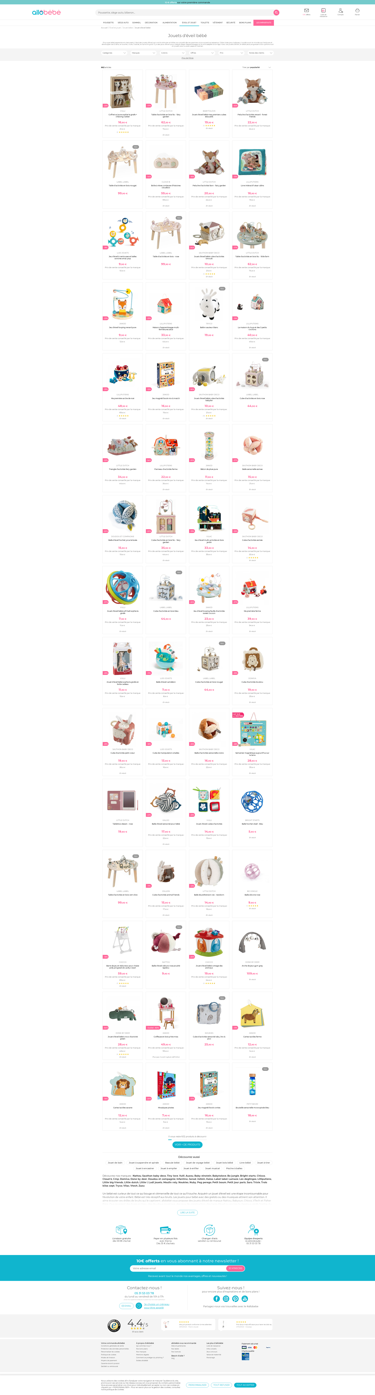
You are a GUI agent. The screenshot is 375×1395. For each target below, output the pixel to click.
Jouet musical (212, 1168)
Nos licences (176, 1352)
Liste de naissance (213, 1346)
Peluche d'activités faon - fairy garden (209, 185)
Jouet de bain (115, 1162)
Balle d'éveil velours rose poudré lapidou (166, 967)
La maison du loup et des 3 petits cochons (252, 328)
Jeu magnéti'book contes (209, 1108)
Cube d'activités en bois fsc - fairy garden (165, 541)
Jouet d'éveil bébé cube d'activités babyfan (209, 399)
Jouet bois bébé (224, 1162)
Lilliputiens (264, 1179)
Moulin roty (170, 1182)
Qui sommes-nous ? (143, 1346)
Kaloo (209, 1179)
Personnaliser (197, 1385)
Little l (144, 1182)
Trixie (256, 1182)
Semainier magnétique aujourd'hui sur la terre (252, 754)
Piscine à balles (234, 1168)
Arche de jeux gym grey (252, 966)
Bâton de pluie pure (209, 469)
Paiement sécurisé (250, 1344)
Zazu (142, 1185)
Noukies (183, 1182)
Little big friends (113, 1182)
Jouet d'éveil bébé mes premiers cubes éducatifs (209, 116)
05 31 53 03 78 (253, 1243)
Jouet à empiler (169, 1168)
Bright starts (248, 1175)
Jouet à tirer (263, 1162)
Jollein (201, 1179)
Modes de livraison (108, 1358)
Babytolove (219, 1175)
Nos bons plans (142, 1349)
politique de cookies (115, 1389)
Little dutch (131, 1182)
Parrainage (211, 1358)
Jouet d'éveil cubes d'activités (209, 824)
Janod (192, 1179)
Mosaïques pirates (166, 1108)
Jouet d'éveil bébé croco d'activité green (123, 1038)
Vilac (126, 1185)
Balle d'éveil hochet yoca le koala (122, 540)
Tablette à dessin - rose (123, 824)
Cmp (116, 1179)
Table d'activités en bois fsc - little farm (252, 256)
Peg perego (204, 1182)
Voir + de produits (187, 1144)
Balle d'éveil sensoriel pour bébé (166, 824)
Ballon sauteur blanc (209, 327)
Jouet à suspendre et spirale (144, 1162)
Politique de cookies (108, 1355)
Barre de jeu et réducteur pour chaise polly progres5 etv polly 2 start (122, 967)
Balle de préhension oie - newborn (209, 895)
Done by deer (139, 1179)
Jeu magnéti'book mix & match (166, 398)
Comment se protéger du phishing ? (150, 1358)
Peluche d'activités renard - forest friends (252, 116)
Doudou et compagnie (161, 1179)
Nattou (137, 1175)
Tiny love (172, 1175)
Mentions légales (142, 1355)
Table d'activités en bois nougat (123, 185)
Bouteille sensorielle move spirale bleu (252, 1108)
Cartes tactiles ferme (252, 1037)
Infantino (182, 1179)
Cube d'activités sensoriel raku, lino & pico (209, 1038)
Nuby (193, 1182)
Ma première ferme (252, 611)
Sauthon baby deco (154, 1175)
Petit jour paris (236, 1182)
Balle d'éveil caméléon (166, 682)
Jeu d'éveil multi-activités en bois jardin (209, 541)
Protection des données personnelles (115, 1349)
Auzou (189, 1175)
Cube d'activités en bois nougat (209, 682)
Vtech (134, 1185)
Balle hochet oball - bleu (252, 824)
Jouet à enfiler (191, 1168)
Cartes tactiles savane (122, 1108)
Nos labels (175, 1349)
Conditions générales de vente (112, 1346)
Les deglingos (247, 1179)
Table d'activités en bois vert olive (122, 895)
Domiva (124, 1179)
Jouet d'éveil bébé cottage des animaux (209, 967)
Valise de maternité (214, 1355)
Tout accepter (245, 1385)
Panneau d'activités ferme (165, 469)
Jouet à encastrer (145, 1168)
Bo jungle (233, 1175)
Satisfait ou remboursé (109, 1366)
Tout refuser (221, 1385)
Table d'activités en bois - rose (166, 256)
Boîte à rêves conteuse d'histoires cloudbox (166, 186)
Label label (221, 1179)
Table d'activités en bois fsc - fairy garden (165, 116)
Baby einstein (202, 1175)
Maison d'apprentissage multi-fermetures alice (166, 328)
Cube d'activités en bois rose (252, 398)
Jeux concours (212, 1352)
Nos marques (141, 1352)
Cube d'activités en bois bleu (165, 611)
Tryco (119, 1185)
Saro (249, 1182)
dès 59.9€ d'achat (121, 1239)
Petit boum (219, 1182)
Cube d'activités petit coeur (123, 753)
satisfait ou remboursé (209, 1239)
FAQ (172, 1358)
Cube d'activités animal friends (165, 895)
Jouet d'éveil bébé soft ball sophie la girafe (122, 612)
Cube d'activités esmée (252, 540)
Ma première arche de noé (122, 398)
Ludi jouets (155, 1182)
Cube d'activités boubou (252, 682)
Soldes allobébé (142, 1361)
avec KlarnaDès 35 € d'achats (165, 1241)
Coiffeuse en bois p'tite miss (166, 1037)
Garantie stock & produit (110, 1363)
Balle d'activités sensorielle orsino (209, 753)
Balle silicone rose (252, 895)
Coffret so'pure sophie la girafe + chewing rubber (123, 116)
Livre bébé (245, 1162)
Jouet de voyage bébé (198, 1162)
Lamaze (233, 1179)
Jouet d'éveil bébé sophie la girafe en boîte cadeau (123, 683)
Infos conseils (212, 1349)
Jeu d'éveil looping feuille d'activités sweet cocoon (209, 612)
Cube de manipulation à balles (166, 753)
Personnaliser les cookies (110, 1352)
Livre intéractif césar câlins (252, 185)
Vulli (182, 1175)
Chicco (261, 1175)
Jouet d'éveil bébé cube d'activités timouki (209, 257)
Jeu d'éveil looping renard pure (122, 327)
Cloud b (107, 1179)
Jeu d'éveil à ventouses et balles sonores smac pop (123, 257)
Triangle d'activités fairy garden (122, 469)
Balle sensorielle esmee (252, 469)
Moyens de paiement (109, 1361)
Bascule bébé (172, 1162)
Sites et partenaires (178, 1346)
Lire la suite (187, 1212)
